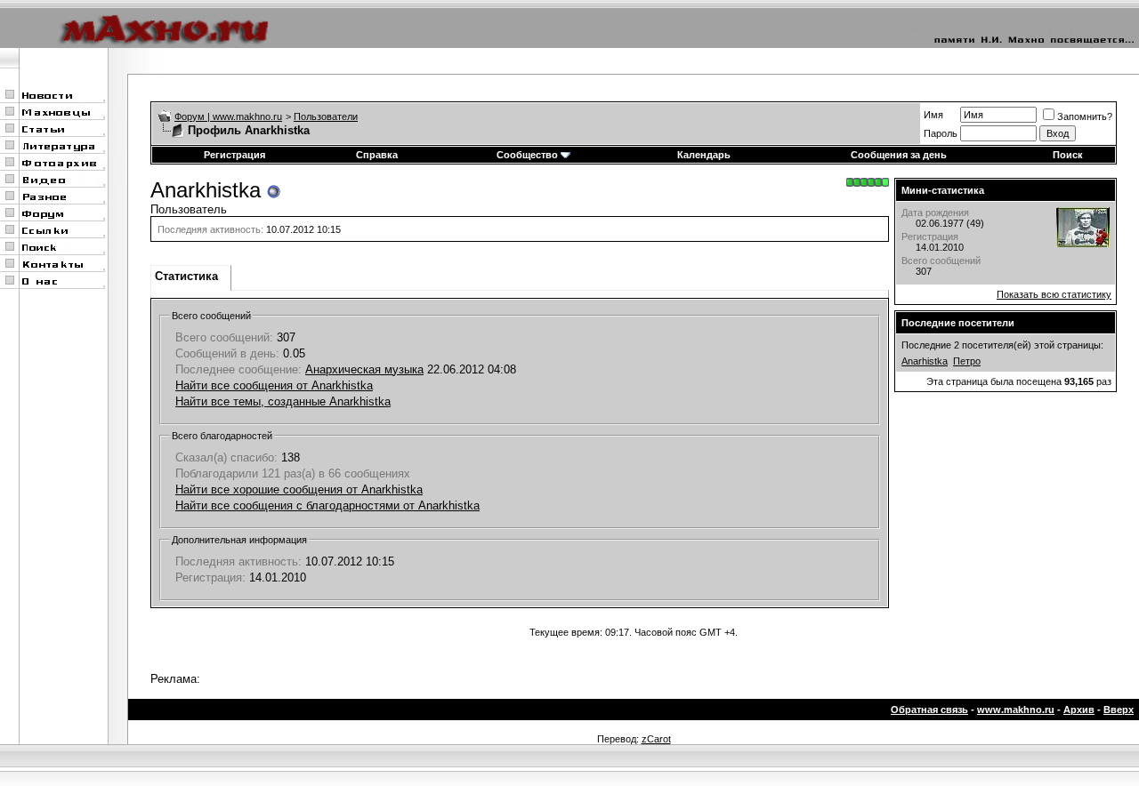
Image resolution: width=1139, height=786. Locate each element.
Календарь (704, 154)
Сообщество (527, 154)
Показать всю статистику (1054, 294)
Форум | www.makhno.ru (228, 116)
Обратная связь (929, 709)
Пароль (940, 133)
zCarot (656, 739)
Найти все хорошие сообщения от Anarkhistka (299, 489)
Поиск (1068, 154)
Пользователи (326, 116)
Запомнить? (1084, 116)
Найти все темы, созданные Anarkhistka (283, 401)
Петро (967, 361)
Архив (1079, 709)
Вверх (1118, 709)
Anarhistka (924, 361)
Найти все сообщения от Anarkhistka (274, 385)
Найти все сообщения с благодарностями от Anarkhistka (327, 505)
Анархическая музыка (364, 369)
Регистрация (234, 154)
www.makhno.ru (1015, 709)
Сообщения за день (899, 154)
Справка (377, 154)
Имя (933, 114)
